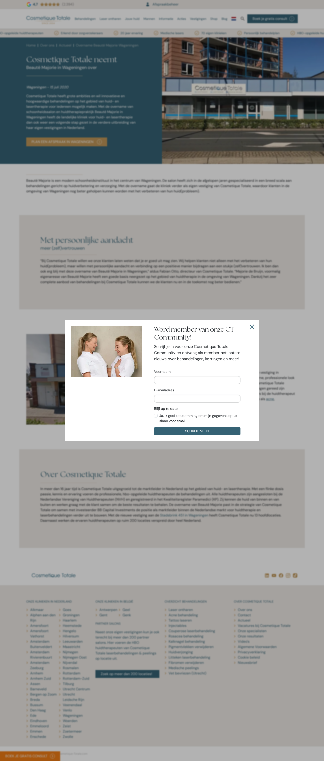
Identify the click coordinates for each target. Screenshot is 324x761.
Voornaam (162, 371)
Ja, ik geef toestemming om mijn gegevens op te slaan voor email (198, 418)
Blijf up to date (166, 408)
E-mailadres (164, 390)
